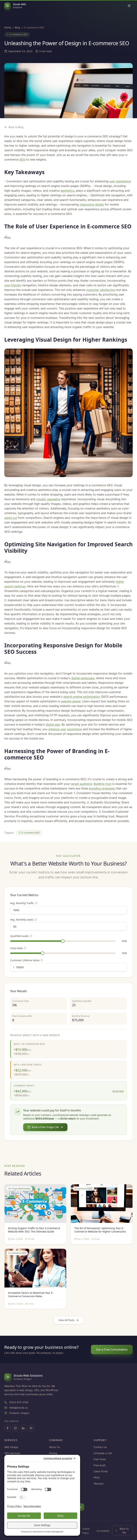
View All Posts (66, 1320)
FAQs (97, 1477)
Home (7, 27)
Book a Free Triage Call (45, 1127)
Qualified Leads (19, 936)
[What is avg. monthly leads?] (36, 919)
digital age (53, 724)
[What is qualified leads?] (31, 936)
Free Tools (100, 1459)
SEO (22, 159)
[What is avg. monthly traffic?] (36, 903)
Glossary (99, 1483)
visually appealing (48, 499)
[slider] (63, 941)
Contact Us (100, 1447)
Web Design (11, 1447)
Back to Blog (16, 127)
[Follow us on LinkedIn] (23, 1428)
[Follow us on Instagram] (15, 1428)
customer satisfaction (101, 290)
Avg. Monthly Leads (22, 919)
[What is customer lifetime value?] (41, 960)
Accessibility (103, 1530)
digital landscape (82, 678)
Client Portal (101, 1471)
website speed (70, 701)
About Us (54, 1447)
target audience (81, 784)
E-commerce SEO (18, 34)
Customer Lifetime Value (24, 960)
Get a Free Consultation (112, 1349)
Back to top (124, 1530)
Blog (17, 27)
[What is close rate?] (25, 948)
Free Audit (100, 1465)
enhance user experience (65, 729)
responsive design (92, 204)
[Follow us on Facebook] (7, 1428)
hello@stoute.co (18, 1407)
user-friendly (12, 285)
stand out (10, 517)
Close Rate (16, 948)
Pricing (53, 1453)
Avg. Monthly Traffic (22, 903)
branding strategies (102, 788)
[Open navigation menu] (129, 5)
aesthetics (67, 190)
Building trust (102, 784)
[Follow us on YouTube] (31, 1428)
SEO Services (12, 1453)
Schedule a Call (103, 1453)
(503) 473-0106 (18, 1402)
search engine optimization (81, 696)
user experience (120, 181)
